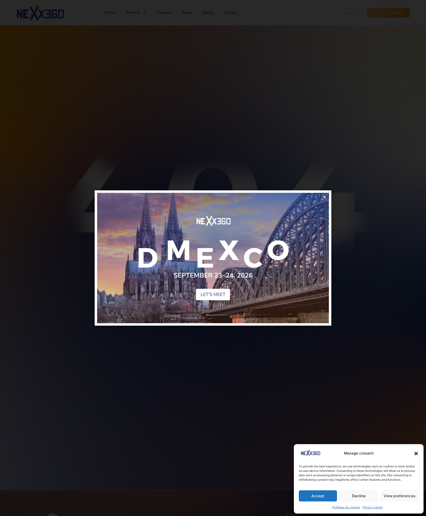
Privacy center (373, 507)
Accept (317, 496)
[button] (416, 453)
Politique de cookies (346, 507)
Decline (359, 496)
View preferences (399, 496)
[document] (213, 258)
